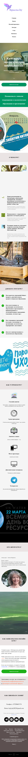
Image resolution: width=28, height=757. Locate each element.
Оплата (14, 36)
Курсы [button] (14, 21)
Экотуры (14, 27)
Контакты (14, 33)
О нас (14, 30)
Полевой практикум (14, 24)
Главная (14, 18)
